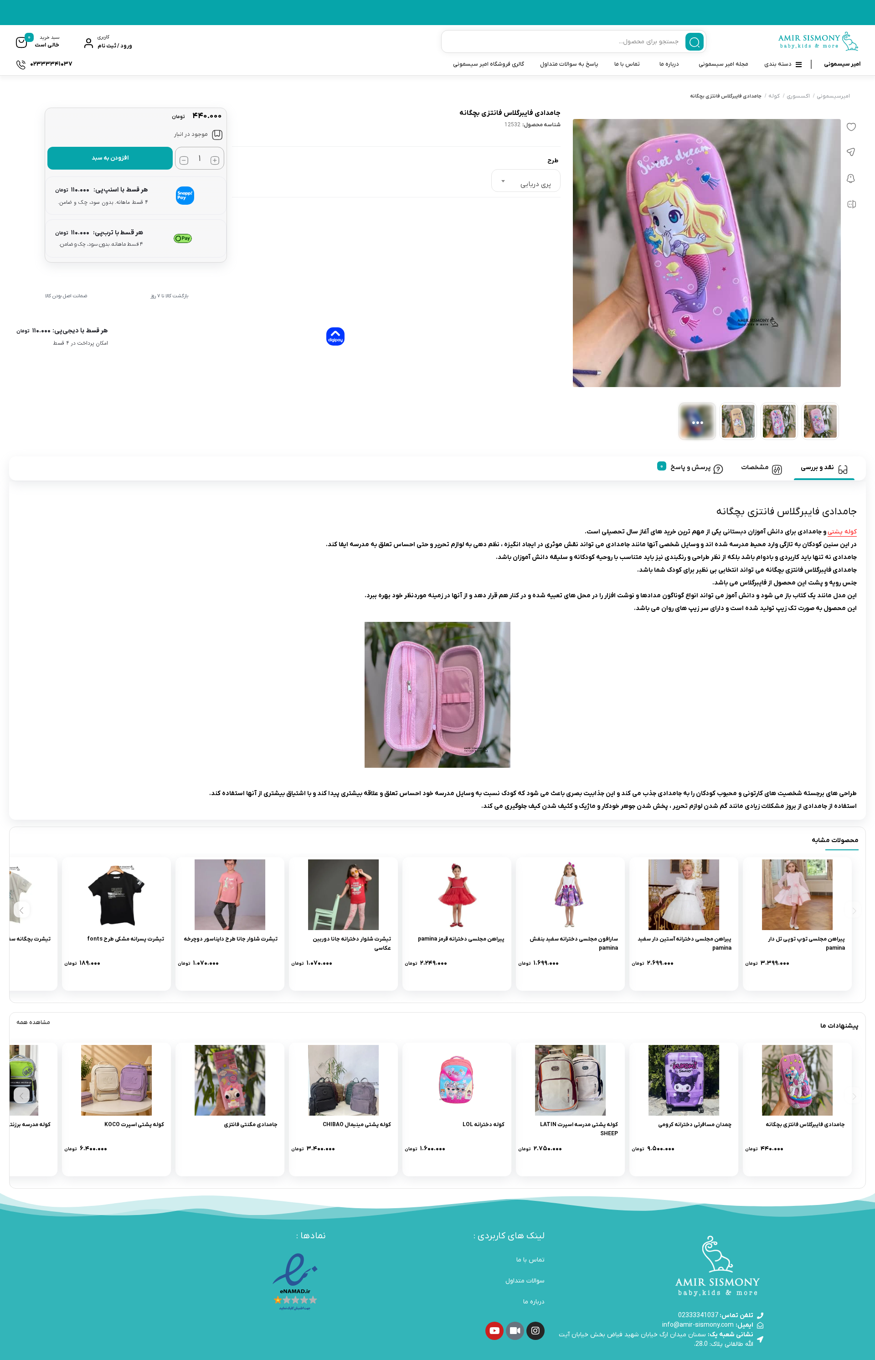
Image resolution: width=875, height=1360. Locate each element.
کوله (774, 96)
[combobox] (526, 180)
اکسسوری (798, 96)
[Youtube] (494, 1331)
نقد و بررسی (817, 467)
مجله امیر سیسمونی (723, 64)
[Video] (515, 1331)
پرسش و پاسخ (690, 467)
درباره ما (669, 64)
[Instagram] (535, 1331)
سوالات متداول (525, 1281)
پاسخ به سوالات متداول (569, 64)
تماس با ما (627, 64)
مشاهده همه (33, 1022)
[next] (22, 910)
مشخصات (755, 467)
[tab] (824, 468)
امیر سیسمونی (842, 64)
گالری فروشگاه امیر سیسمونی (488, 64)
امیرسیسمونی (833, 96)
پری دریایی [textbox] (535, 184)
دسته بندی (778, 64)
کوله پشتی (842, 531)
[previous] (853, 910)
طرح (552, 161)
